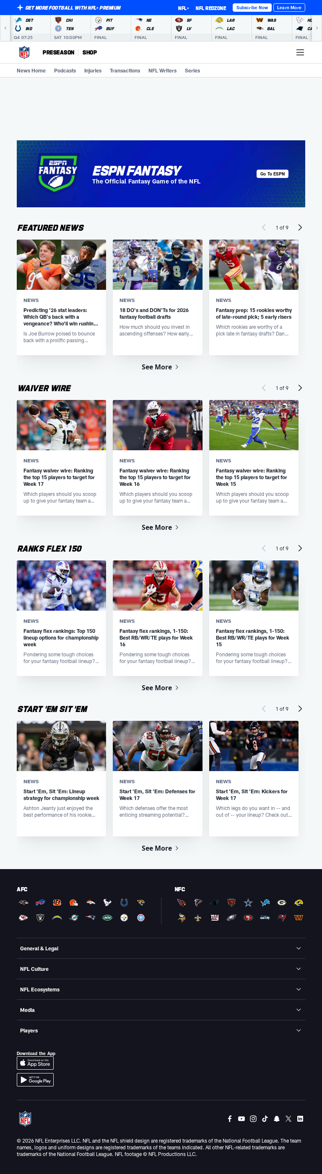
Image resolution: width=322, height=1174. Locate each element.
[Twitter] (288, 1119)
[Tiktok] (265, 1119)
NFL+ (183, 8)
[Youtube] (241, 1119)
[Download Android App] (35, 1079)
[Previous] (5, 28)
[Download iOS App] (35, 1063)
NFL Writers (162, 70)
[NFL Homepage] (24, 52)
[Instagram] (253, 1119)
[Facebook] (230, 1119)
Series (192, 70)
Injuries (92, 70)
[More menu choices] (300, 52)
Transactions (125, 70)
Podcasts (65, 70)
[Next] (317, 28)
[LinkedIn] (300, 1119)
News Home (31, 70)
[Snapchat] (277, 1119)
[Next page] (300, 227)
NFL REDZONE (211, 8)
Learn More (289, 7)
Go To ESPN (272, 173)
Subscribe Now (252, 7)
